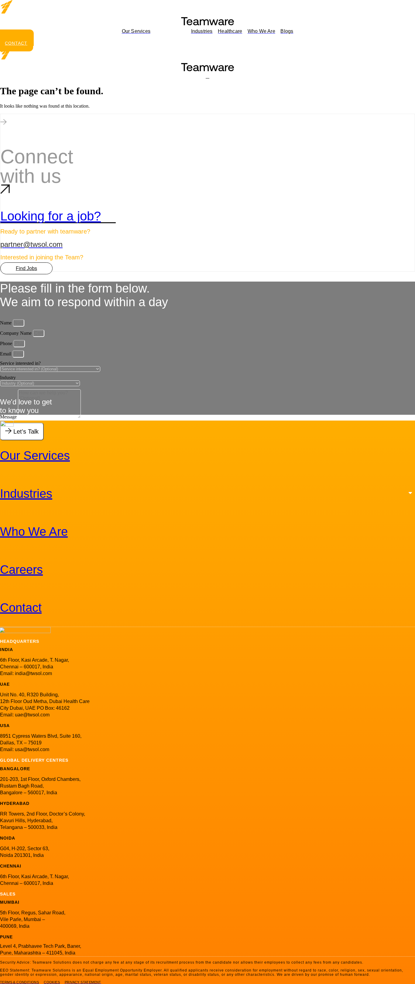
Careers (21, 569)
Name (6, 322)
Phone (6, 343)
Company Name (16, 333)
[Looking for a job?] (5, 191)
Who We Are (34, 531)
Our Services (35, 455)
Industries (26, 493)
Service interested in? (20, 363)
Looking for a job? (50, 216)
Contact (21, 607)
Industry (8, 377)
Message (9, 416)
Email (6, 353)
